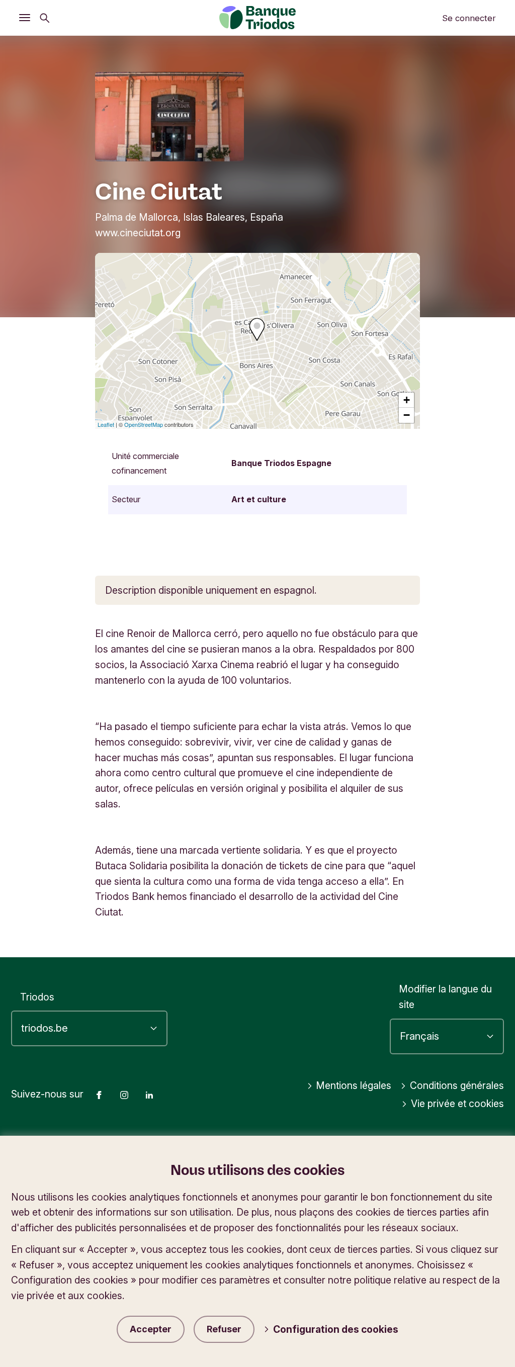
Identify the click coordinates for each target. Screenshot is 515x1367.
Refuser (224, 1329)
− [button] (406, 415)
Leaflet (106, 424)
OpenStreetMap (143, 424)
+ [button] (406, 400)
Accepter (150, 1329)
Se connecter (469, 18)
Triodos (37, 997)
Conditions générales (457, 1085)
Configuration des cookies (335, 1329)
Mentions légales (353, 1085)
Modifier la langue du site (445, 997)
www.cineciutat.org (138, 233)
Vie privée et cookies (457, 1104)
